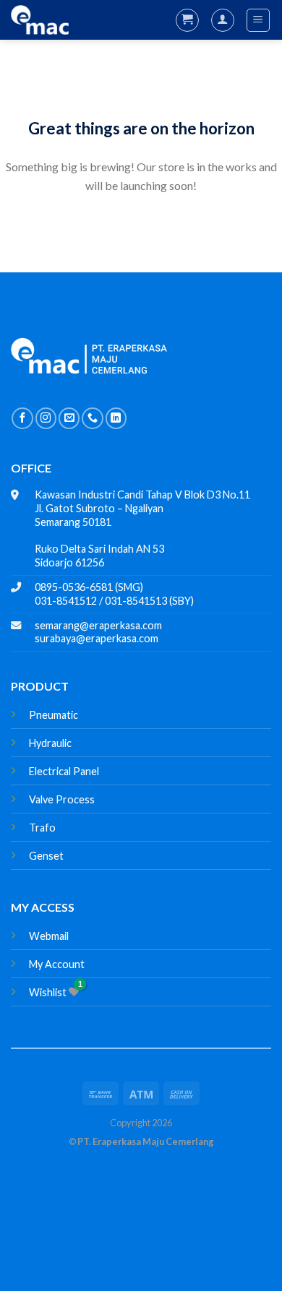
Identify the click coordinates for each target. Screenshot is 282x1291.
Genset (46, 856)
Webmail (49, 936)
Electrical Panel (64, 771)
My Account (57, 964)
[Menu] (258, 20)
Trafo (42, 827)
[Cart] (187, 20)
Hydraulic (50, 743)
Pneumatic (53, 715)
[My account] (222, 20)
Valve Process (62, 799)
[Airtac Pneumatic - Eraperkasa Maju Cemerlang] (40, 20)
